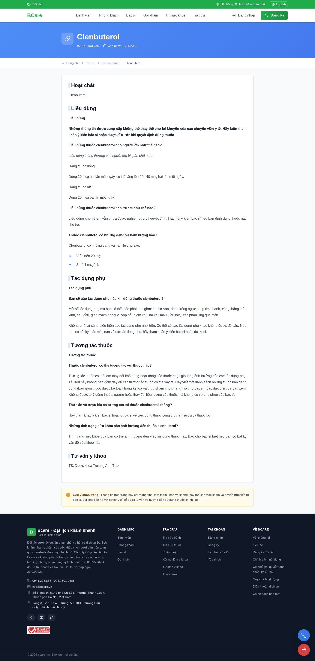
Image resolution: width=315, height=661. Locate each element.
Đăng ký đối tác (263, 552)
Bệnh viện (84, 15)
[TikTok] (52, 617)
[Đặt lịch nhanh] (304, 650)
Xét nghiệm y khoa (175, 559)
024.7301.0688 (64, 580)
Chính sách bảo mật (266, 593)
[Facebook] (31, 617)
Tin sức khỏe (175, 15)
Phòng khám (108, 15)
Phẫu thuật (170, 552)
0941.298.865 (41, 580)
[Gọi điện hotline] (304, 635)
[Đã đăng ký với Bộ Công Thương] (67, 630)
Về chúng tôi (261, 537)
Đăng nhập (215, 537)
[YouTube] (41, 617)
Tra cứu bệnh (172, 537)
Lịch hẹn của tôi (218, 552)
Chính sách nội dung (267, 559)
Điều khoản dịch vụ (266, 586)
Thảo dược (170, 574)
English (281, 4)
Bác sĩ (131, 15)
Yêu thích (214, 559)
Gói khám (150, 15)
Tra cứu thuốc (172, 545)
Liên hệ (258, 545)
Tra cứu (199, 15)
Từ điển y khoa (173, 566)
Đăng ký (213, 545)
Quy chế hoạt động (266, 579)
